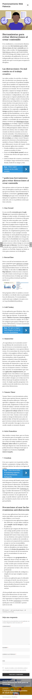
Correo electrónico (9, 654)
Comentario (6, 626)
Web (3, 661)
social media (11, 611)
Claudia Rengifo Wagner (17, 610)
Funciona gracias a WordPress (9, 697)
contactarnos (17, 600)
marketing (4, 611)
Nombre (5, 647)
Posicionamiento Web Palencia (12, 5)
